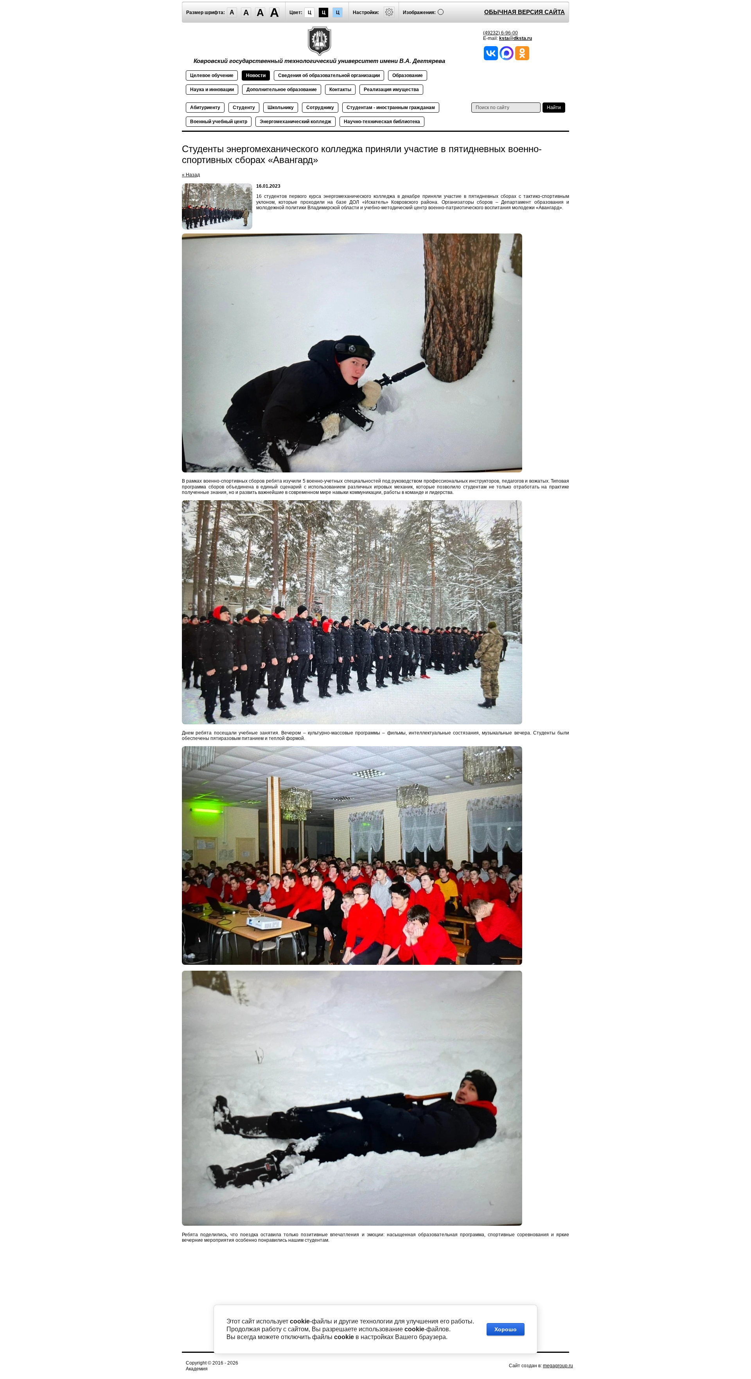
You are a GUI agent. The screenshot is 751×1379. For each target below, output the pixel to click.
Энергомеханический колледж (295, 121)
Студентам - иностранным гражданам (391, 107)
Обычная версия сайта (524, 12)
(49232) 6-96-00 (500, 33)
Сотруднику (320, 107)
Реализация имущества (391, 89)
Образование (407, 75)
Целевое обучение (212, 75)
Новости (256, 75)
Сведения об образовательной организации (329, 75)
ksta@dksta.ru (515, 38)
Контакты (340, 89)
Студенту (244, 107)
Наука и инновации (212, 89)
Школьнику (281, 107)
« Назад (191, 175)
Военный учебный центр (218, 121)
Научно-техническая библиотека (382, 121)
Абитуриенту (205, 107)
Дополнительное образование (281, 89)
